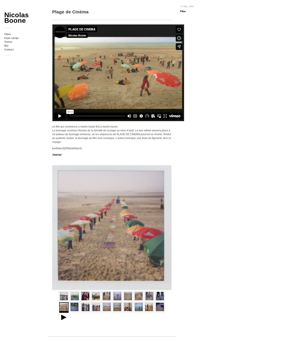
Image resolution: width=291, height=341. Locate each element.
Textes (8, 41)
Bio (6, 45)
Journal (56, 154)
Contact (9, 49)
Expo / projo (11, 38)
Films (7, 34)
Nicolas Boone (16, 17)
